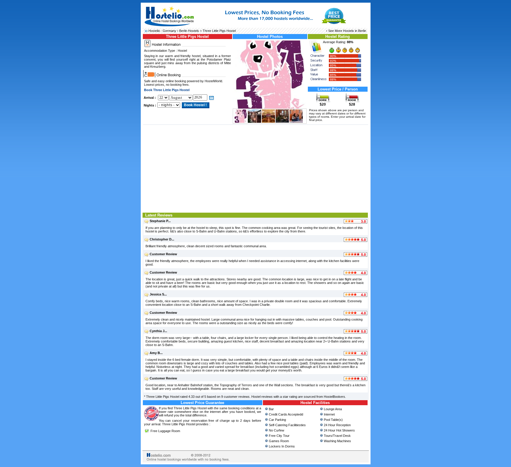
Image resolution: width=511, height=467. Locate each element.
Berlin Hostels (189, 31)
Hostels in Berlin (354, 31)
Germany (169, 31)
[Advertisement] (255, 168)
